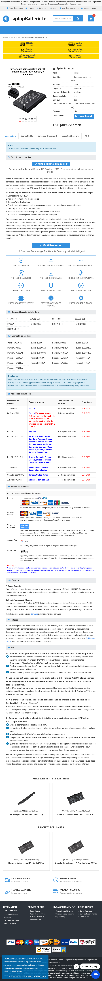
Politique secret (10, 923)
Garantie (34, 614)
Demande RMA (35, 920)
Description (10, 136)
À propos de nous (11, 915)
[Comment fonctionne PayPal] (69, 942)
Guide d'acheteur (15, 8)
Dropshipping (60, 917)
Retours (54, 8)
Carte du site (85, 917)
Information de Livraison (64, 911)
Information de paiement (64, 914)
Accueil (5, 38)
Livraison (31, 8)
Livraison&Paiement (47, 136)
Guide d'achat (35, 911)
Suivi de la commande (70, 8)
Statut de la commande (38, 914)
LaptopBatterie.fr (28, 18)
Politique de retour (37, 917)
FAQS (86, 136)
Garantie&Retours (70, 136)
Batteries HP (15, 38)
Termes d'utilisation (11, 920)
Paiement (42, 8)
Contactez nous (90, 8)
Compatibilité (27, 136)
